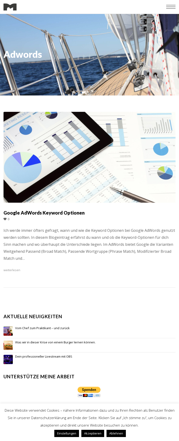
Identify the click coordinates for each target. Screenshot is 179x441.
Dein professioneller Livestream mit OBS (43, 357)
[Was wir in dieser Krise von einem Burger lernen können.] (8, 345)
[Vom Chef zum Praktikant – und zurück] (8, 331)
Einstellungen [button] (66, 433)
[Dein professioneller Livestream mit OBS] (8, 359)
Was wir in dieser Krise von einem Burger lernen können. (55, 342)
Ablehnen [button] (116, 433)
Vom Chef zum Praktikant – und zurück (42, 328)
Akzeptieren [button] (92, 433)
